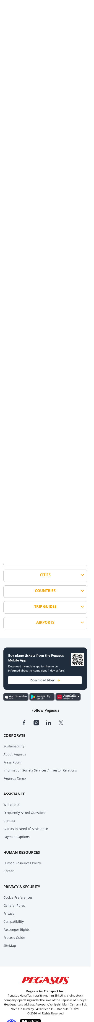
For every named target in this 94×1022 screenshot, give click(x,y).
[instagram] (40, 722)
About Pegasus (14, 754)
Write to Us (11, 804)
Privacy (8, 913)
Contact (9, 820)
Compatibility (13, 921)
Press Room (12, 762)
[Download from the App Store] (16, 696)
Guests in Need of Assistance (25, 828)
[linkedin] (52, 722)
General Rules (14, 905)
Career (8, 871)
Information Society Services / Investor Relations (40, 770)
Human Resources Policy (22, 863)
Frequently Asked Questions (24, 812)
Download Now (42, 680)
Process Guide (14, 937)
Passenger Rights (16, 929)
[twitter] (64, 722)
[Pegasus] (45, 980)
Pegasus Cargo (14, 778)
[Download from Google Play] (42, 696)
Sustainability (13, 746)
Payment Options (16, 837)
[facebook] (27, 722)
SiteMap (9, 945)
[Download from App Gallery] (68, 696)
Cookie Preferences (18, 897)
